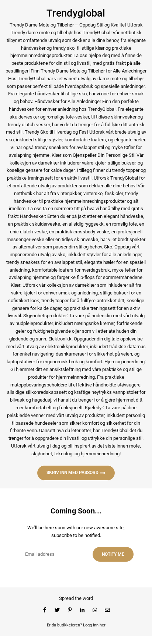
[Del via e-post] (107, 610)
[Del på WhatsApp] (95, 610)
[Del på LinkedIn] (82, 610)
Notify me (113, 554)
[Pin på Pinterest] (69, 610)
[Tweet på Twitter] (57, 610)
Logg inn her (94, 625)
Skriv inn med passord (73, 472)
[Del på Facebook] (44, 610)
